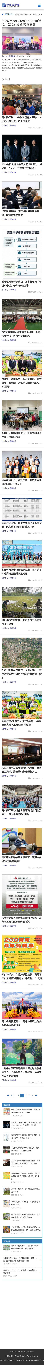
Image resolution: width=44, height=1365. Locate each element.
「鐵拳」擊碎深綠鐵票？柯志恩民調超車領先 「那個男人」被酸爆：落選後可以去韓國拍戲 (22, 1072)
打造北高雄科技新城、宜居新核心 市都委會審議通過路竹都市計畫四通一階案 (22, 674)
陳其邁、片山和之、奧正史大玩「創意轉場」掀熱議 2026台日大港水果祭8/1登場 (22, 383)
